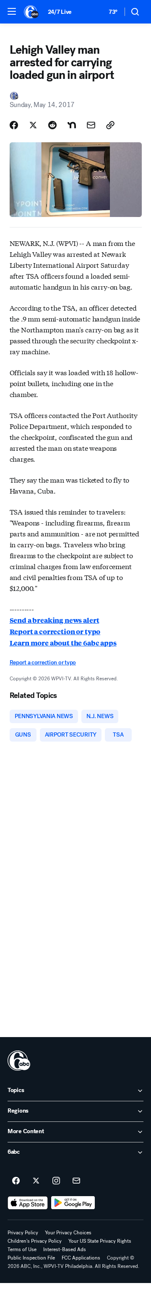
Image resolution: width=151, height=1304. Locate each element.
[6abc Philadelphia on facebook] (16, 1181)
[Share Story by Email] (91, 125)
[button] (12, 11)
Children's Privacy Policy (35, 1241)
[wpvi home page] (19, 1061)
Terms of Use (22, 1249)
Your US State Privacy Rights (99, 1241)
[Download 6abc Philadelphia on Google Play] (73, 1203)
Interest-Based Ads (64, 1249)
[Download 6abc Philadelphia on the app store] (28, 1203)
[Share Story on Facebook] (14, 125)
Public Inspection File (31, 1257)
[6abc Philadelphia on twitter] (36, 1181)
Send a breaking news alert (54, 620)
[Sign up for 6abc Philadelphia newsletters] (76, 1181)
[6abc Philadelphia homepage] (31, 11)
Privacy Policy (23, 1232)
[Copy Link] (110, 125)
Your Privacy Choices (68, 1232)
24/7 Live (60, 12)
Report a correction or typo (55, 631)
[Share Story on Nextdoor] (72, 125)
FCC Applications (81, 1257)
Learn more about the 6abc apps (63, 643)
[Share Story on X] (33, 125)
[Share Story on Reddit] (52, 125)
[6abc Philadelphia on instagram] (56, 1181)
